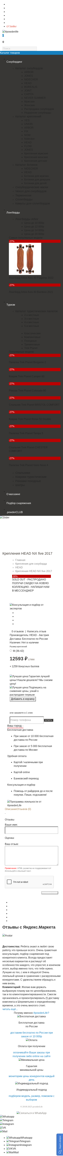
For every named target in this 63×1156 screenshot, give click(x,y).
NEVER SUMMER (35, 97)
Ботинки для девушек (37, 179)
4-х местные (31, 322)
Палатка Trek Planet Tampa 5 (26, 433)
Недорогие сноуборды (37, 112)
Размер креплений (18, 646)
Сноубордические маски (31, 187)
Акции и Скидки (14, 22)
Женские (29, 105)
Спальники (22, 472)
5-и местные (31, 326)
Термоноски (23, 195)
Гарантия (11, 19)
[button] (60, 1145)
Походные (30, 340)
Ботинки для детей (35, 183)
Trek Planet (30, 348)
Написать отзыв (36, 631)
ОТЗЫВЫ (11, 26)
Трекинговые (32, 344)
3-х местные (31, 318)
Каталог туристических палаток (36, 311)
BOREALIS (30, 87)
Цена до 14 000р (34, 230)
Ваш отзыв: (12, 844)
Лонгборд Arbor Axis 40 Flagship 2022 (31, 277)
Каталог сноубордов (29, 68)
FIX (26, 131)
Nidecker (29, 138)
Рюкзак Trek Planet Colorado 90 (27, 390)
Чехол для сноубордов (31, 191)
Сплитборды (23, 199)
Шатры (20, 485)
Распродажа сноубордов (39, 109)
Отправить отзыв (50, 893)
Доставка (11, 11)
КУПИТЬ (48, 720)
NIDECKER (31, 79)
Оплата (10, 15)
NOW (27, 135)
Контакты (11, 8)
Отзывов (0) (24, 809)
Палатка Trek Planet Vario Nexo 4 (28, 465)
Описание (11, 809)
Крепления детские (35, 160)
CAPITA (29, 94)
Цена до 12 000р (34, 226)
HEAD (28, 83)
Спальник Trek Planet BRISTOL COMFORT (34, 404)
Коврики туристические (31, 476)
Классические (32, 333)
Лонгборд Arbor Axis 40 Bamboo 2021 (31, 292)
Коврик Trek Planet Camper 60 (26, 376)
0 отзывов (18, 631)
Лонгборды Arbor (26, 219)
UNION (28, 124)
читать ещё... (10, 1009)
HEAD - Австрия (39, 635)
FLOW (28, 146)
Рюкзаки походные (28, 481)
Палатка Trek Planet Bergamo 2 (27, 362)
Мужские (29, 101)
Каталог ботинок (26, 164)
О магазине (12, 4)
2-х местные (31, 315)
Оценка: (9, 838)
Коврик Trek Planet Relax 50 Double (30, 419)
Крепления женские (36, 157)
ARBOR (29, 72)
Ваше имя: (11, 824)
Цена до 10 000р (34, 223)
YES (27, 120)
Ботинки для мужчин (36, 176)
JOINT (28, 90)
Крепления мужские (36, 153)
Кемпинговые (32, 337)
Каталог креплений (28, 116)
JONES (28, 75)
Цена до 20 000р (34, 234)
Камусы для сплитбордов (32, 203)
